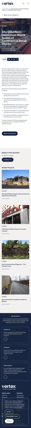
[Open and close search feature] (23, 3)
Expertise (4, 395)
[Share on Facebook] (12, 59)
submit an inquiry (6, 123)
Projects (8, 8)
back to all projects (11, 15)
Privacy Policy (18, 407)
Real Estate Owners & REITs (9, 50)
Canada (4, 226)
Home (3, 8)
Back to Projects (10, 133)
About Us (4, 397)
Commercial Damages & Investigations (21, 397)
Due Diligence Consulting (8, 49)
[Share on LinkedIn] (14, 59)
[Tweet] (9, 59)
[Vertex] (8, 3)
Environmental (6, 198)
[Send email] (17, 59)
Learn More (5, 339)
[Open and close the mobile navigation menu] (28, 3)
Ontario (4, 26)
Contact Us (8, 159)
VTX (14, 120)
